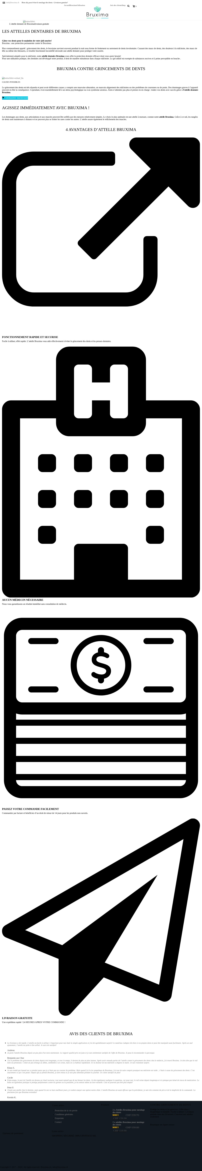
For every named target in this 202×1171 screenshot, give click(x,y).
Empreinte (59, 1118)
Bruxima (73, 5)
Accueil (67, 5)
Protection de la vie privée (66, 1110)
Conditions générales (64, 1114)
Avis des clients (116, 5)
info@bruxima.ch (12, 3)
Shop (123, 5)
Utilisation (81, 5)
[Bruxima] (97, 12)
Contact (58, 1122)
